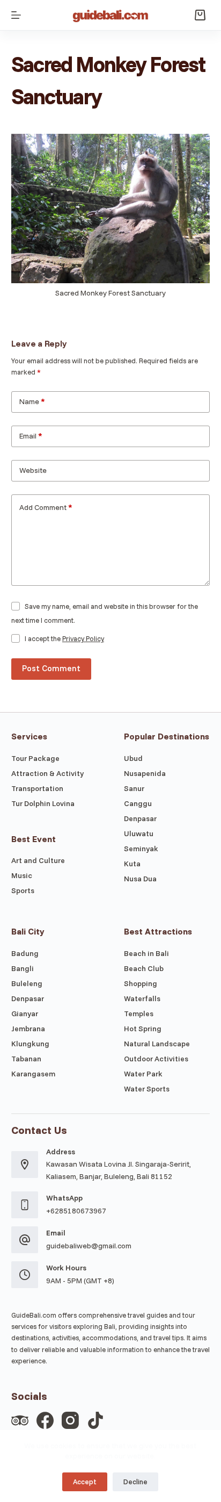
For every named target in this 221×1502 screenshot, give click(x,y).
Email (30, 436)
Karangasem (33, 1074)
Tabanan (26, 1058)
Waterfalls (142, 998)
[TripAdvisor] (19, 1420)
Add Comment (45, 507)
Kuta (132, 863)
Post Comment (51, 668)
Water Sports (147, 1089)
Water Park (143, 1074)
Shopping (140, 983)
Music (21, 875)
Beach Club (144, 968)
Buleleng (26, 983)
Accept (85, 1481)
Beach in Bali (146, 953)
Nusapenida (145, 773)
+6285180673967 (76, 1211)
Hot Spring (142, 1028)
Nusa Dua (140, 878)
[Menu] (16, 15)
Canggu (138, 803)
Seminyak (141, 848)
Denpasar (140, 818)
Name (32, 401)
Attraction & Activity (47, 773)
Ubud (133, 758)
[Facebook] (45, 1420)
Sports (22, 890)
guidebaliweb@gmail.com (88, 1246)
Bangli (22, 968)
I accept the (64, 638)
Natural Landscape (157, 1043)
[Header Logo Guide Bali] (110, 15)
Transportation (37, 788)
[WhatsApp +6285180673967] (24, 1204)
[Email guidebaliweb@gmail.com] (24, 1239)
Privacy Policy (83, 638)
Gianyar (24, 1013)
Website (33, 470)
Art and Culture (38, 860)
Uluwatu (138, 833)
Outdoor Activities (156, 1058)
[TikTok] (95, 1420)
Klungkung (30, 1043)
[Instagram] (70, 1420)
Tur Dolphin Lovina (43, 803)
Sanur (134, 788)
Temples (138, 1013)
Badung (25, 953)
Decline (135, 1481)
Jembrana (28, 1028)
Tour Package (35, 758)
